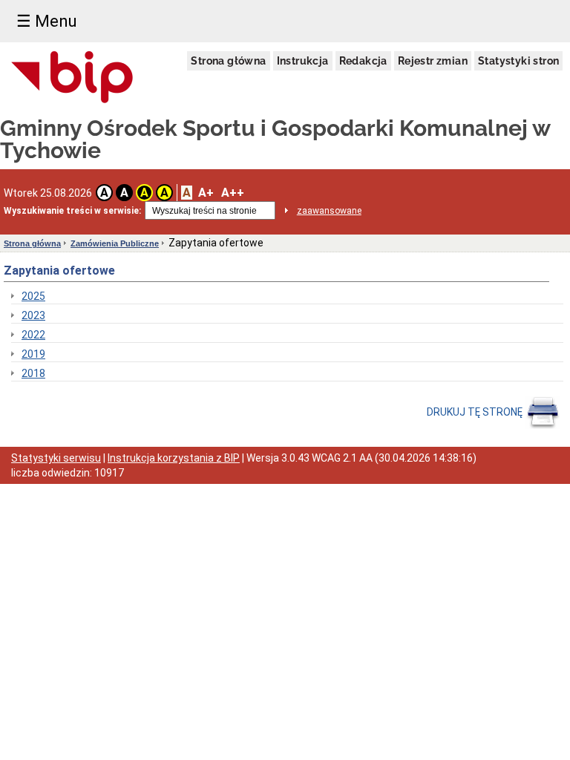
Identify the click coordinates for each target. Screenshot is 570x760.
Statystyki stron (518, 61)
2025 (33, 296)
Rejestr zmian (433, 61)
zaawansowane (329, 211)
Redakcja (363, 61)
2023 (33, 315)
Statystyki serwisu (56, 458)
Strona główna (228, 61)
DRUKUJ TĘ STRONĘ (476, 412)
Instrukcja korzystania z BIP (174, 458)
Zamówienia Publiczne (115, 243)
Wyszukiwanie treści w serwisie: (72, 211)
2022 (33, 335)
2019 (33, 354)
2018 (33, 373)
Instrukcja (303, 61)
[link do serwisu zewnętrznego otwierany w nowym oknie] (72, 78)
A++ (232, 193)
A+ (206, 193)
